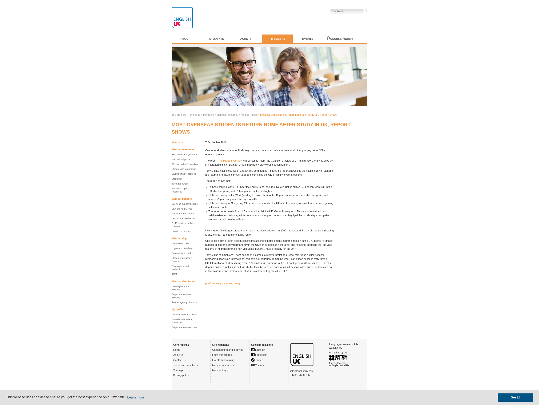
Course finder (341, 38)
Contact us (179, 360)
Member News (249, 114)
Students (216, 38)
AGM (174, 274)
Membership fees (180, 243)
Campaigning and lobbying (227, 349)
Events (307, 38)
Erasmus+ (177, 179)
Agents (246, 38)
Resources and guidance (184, 154)
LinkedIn (260, 349)
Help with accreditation (183, 218)
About (185, 38)
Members (278, 38)
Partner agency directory (184, 302)
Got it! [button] (515, 397)
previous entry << (215, 283)
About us (178, 354)
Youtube (260, 365)
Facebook (261, 354)
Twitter (259, 360)
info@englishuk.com (302, 371)
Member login (220, 370)
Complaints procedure (183, 253)
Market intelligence (181, 159)
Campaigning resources (184, 174)
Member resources (223, 365)
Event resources (180, 183)
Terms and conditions (185, 365)
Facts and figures (222, 354)
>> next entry (233, 283)
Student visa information (184, 169)
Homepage (194, 114)
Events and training (223, 360)
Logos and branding (182, 248)
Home (176, 349)
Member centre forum (183, 213)
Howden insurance (181, 231)
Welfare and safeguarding (185, 164)
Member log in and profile (184, 314)
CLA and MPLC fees (182, 208)
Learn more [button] (135, 397)
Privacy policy (181, 375)
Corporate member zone (184, 327)
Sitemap (178, 370)
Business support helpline (185, 204)
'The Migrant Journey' (230, 160)
